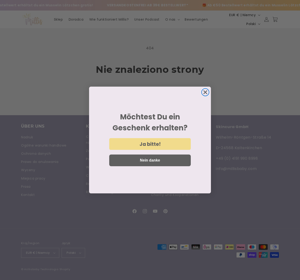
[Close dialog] (205, 92)
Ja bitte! (150, 144)
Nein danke (150, 160)
